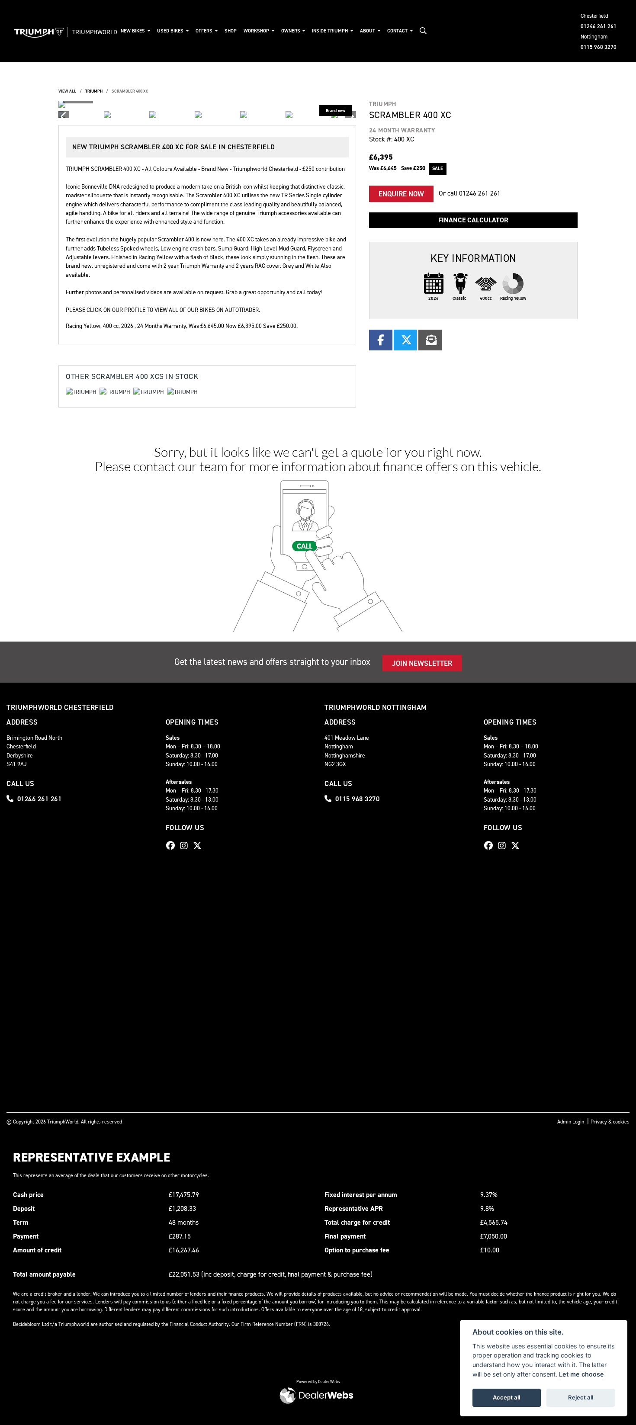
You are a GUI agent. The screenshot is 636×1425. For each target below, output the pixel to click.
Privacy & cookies (610, 1121)
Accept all (506, 1397)
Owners (291, 31)
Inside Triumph (330, 31)
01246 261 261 (599, 26)
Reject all (580, 1397)
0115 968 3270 (599, 47)
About (368, 31)
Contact (398, 31)
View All (67, 91)
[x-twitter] (199, 846)
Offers (205, 31)
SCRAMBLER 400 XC (130, 91)
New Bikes (133, 31)
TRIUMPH (94, 91)
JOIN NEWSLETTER (422, 663)
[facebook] (173, 846)
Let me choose (581, 1374)
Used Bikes (171, 31)
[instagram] (186, 846)
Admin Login (570, 1121)
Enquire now (401, 194)
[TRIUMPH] (81, 393)
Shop (231, 31)
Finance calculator (473, 220)
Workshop (257, 31)
